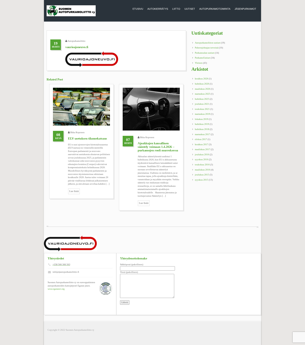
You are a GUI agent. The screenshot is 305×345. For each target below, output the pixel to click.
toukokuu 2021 (202, 109)
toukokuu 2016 (202, 164)
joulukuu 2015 (202, 174)
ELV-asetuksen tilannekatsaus (87, 138)
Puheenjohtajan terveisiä (207, 47)
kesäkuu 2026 (201, 78)
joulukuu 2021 (202, 104)
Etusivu (138, 8)
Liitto (176, 8)
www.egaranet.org (56, 289)
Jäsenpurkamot (245, 8)
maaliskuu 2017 (202, 149)
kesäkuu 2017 (201, 144)
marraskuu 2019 (202, 114)
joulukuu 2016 (202, 154)
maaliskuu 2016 (202, 169)
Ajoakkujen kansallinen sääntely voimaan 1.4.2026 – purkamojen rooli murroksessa (158, 146)
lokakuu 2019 (201, 119)
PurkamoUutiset (202, 57)
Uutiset (189, 8)
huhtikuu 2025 (202, 99)
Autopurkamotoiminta (214, 8)
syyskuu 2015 (201, 179)
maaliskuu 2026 (202, 89)
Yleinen (198, 63)
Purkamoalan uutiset (204, 52)
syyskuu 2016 (201, 159)
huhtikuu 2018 (202, 129)
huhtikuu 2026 (202, 83)
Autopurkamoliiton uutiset (207, 42)
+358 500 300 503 (61, 264)
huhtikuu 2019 (202, 124)
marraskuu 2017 (202, 134)
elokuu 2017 (201, 139)
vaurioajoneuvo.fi (76, 47)
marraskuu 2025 (202, 93)
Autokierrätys (157, 8)
